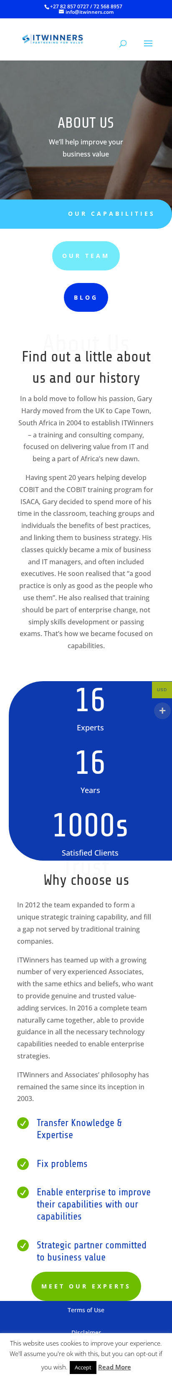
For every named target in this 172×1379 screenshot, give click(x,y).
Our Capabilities (111, 213)
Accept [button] (83, 1367)
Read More (114, 1367)
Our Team (86, 256)
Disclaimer (86, 1332)
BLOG (86, 297)
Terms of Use (86, 1310)
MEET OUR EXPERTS (86, 1286)
